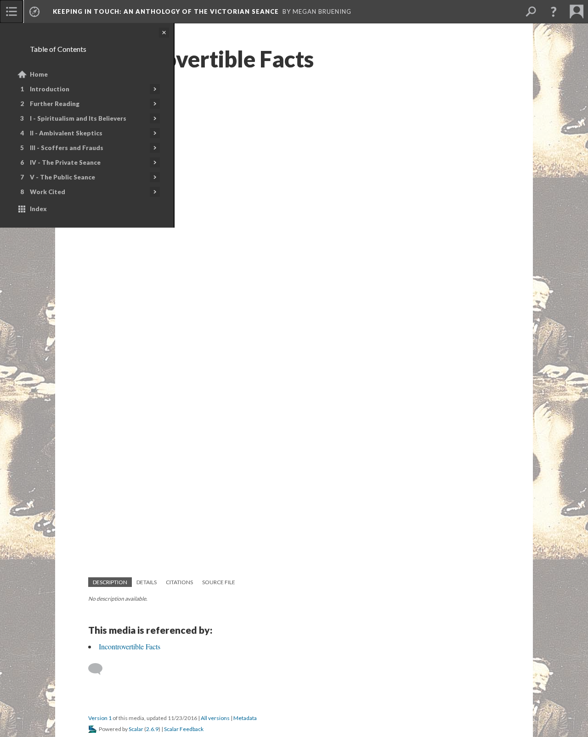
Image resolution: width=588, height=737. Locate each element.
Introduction (49, 89)
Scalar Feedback (184, 729)
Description (110, 582)
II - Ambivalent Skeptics (66, 133)
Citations (179, 582)
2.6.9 (152, 729)
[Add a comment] (99, 669)
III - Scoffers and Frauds (66, 147)
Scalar (136, 729)
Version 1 (100, 718)
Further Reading (54, 103)
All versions (215, 718)
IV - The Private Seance (65, 162)
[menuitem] (11, 11)
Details (146, 582)
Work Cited (47, 191)
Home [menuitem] (39, 74)
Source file (218, 582)
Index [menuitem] (38, 208)
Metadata (245, 718)
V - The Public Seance (62, 177)
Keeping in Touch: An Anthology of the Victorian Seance (166, 11)
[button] (553, 11)
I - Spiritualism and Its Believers (78, 118)
